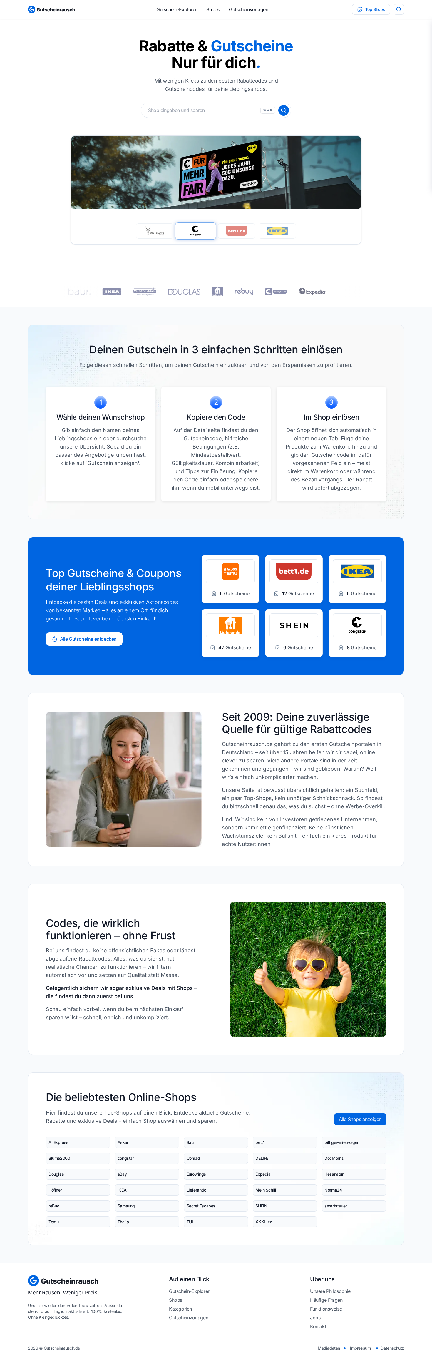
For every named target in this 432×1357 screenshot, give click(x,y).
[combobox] (216, 110)
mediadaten (329, 1348)
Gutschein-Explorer (176, 9)
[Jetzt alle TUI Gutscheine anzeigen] (312, 291)
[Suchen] (283, 110)
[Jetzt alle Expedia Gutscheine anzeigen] (241, 291)
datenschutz (392, 1348)
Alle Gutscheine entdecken (88, 639)
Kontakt (318, 1326)
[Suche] (399, 9)
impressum (360, 1348)
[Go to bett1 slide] (236, 231)
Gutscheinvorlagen (248, 9)
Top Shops (375, 9)
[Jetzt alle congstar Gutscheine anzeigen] (206, 292)
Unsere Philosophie (330, 1291)
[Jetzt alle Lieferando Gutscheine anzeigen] (147, 292)
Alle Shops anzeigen (360, 1119)
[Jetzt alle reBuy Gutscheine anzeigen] (173, 292)
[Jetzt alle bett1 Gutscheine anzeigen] (277, 292)
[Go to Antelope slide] (154, 231)
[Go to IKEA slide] (277, 231)
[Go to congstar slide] (195, 230)
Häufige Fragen (326, 1300)
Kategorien (180, 1309)
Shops (213, 9)
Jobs (315, 1318)
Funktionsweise (326, 1309)
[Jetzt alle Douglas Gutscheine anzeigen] (114, 292)
